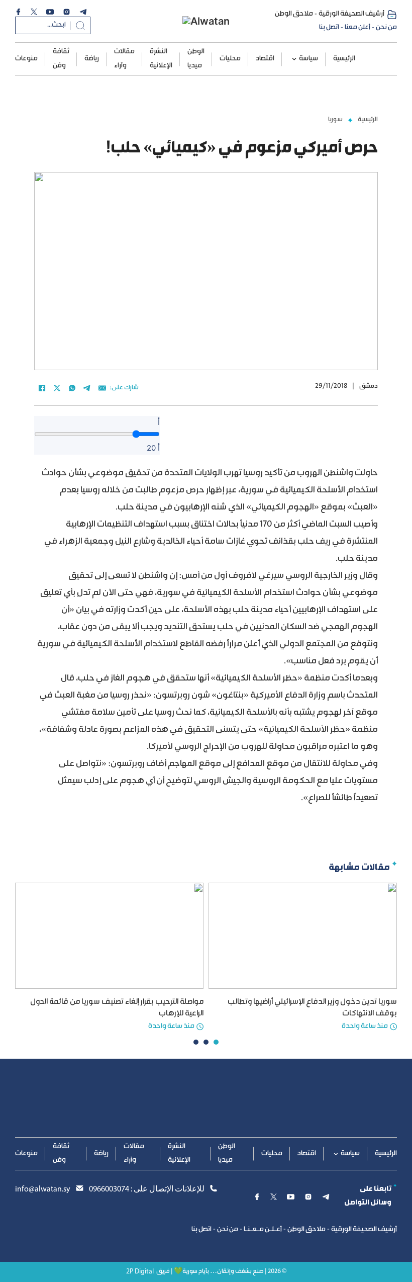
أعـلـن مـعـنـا (263, 1229)
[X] (56, 387)
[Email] (102, 387)
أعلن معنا (357, 27)
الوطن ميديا (195, 58)
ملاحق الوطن (294, 14)
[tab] (216, 1042)
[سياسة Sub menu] (294, 59)
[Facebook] (41, 387)
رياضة (91, 58)
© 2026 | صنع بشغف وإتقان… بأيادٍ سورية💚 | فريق (221, 1271)
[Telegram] (86, 387)
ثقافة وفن (61, 58)
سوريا (335, 119)
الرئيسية (344, 58)
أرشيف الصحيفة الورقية (351, 14)
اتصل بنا (329, 27)
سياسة (308, 58)
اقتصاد (265, 58)
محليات (230, 58)
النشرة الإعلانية (161, 58)
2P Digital (140, 1271)
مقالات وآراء (124, 58)
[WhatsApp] (71, 387)
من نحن (386, 27)
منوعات (26, 58)
